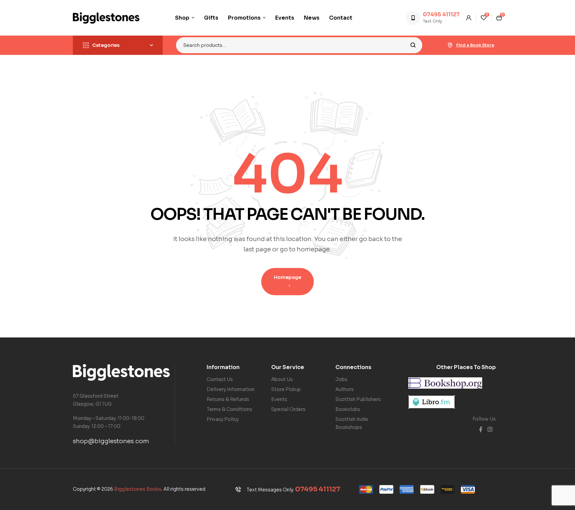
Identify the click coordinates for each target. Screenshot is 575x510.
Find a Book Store (475, 45)
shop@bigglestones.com (111, 441)
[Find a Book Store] (450, 45)
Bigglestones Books (137, 489)
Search (413, 45)
